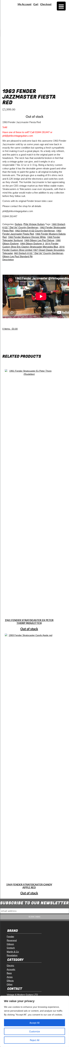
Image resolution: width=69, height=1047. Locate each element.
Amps (10, 977)
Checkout (46, 4)
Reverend (12, 940)
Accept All (34, 1022)
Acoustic (11, 969)
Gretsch (11, 947)
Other (10, 984)
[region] (34, 1021)
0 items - (10, 328)
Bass (9, 973)
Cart (35, 4)
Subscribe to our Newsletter (34, 903)
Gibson (10, 944)
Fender (10, 936)
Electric (10, 965)
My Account (24, 4)
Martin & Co (13, 951)
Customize (34, 1031)
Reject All (34, 1040)
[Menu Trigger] (61, 6)
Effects (10, 980)
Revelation (12, 955)
